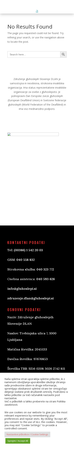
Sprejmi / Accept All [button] (18, 440)
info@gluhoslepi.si (22, 289)
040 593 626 (45, 279)
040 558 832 (25, 260)
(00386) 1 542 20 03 (28, 250)
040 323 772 (45, 269)
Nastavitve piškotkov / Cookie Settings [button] (27, 434)
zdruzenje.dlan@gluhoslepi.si (30, 298)
